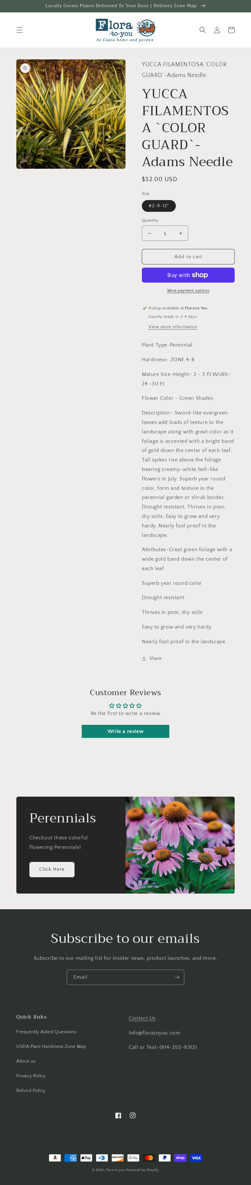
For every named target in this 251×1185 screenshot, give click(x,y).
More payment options (188, 290)
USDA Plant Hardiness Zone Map (51, 1046)
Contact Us (142, 1018)
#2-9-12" (159, 206)
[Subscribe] (177, 977)
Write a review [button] (125, 731)
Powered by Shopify (142, 1170)
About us (26, 1061)
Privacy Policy (30, 1076)
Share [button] (155, 658)
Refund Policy (30, 1090)
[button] (19, 30)
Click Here (52, 869)
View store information (172, 327)
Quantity (150, 220)
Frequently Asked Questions (46, 1032)
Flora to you (115, 1170)
